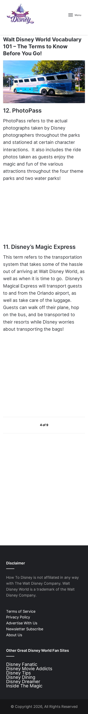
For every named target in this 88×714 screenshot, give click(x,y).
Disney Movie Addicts (29, 668)
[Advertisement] (33, 374)
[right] (58, 425)
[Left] (30, 425)
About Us (14, 635)
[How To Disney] (20, 13)
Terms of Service (20, 611)
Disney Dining (20, 677)
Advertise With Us (21, 623)
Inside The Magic (24, 685)
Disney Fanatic (21, 664)
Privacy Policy (18, 617)
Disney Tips (18, 673)
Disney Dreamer (23, 681)
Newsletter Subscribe (24, 629)
